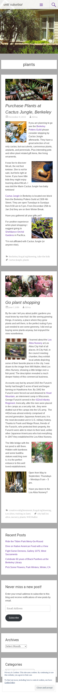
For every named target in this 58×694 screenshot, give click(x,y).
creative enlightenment (20, 510)
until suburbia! (13, 4)
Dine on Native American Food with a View (26, 546)
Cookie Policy (10, 683)
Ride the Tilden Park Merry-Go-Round (24, 541)
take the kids (43, 256)
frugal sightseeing (27, 256)
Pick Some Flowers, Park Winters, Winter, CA (28, 567)
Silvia (34, 117)
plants (26, 260)
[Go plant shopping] (29, 296)
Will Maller (32, 517)
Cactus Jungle (15, 260)
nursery (15, 517)
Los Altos (9, 513)
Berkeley (13, 256)
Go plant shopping (22, 302)
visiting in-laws (23, 513)
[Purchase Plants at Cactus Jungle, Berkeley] (29, 99)
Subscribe (14, 618)
